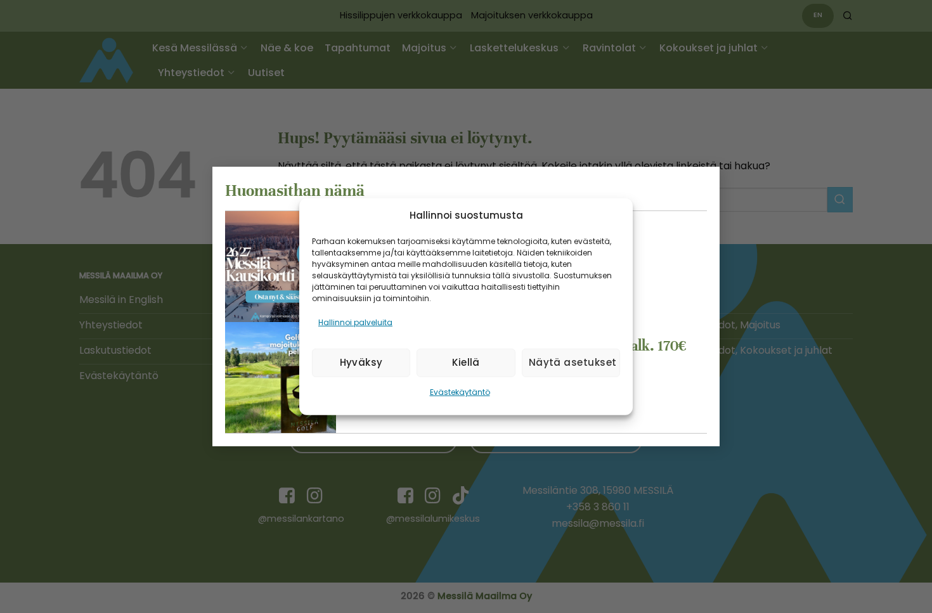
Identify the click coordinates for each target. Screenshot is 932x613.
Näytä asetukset (573, 362)
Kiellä (466, 362)
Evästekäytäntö (460, 392)
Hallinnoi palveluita (355, 321)
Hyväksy (361, 362)
